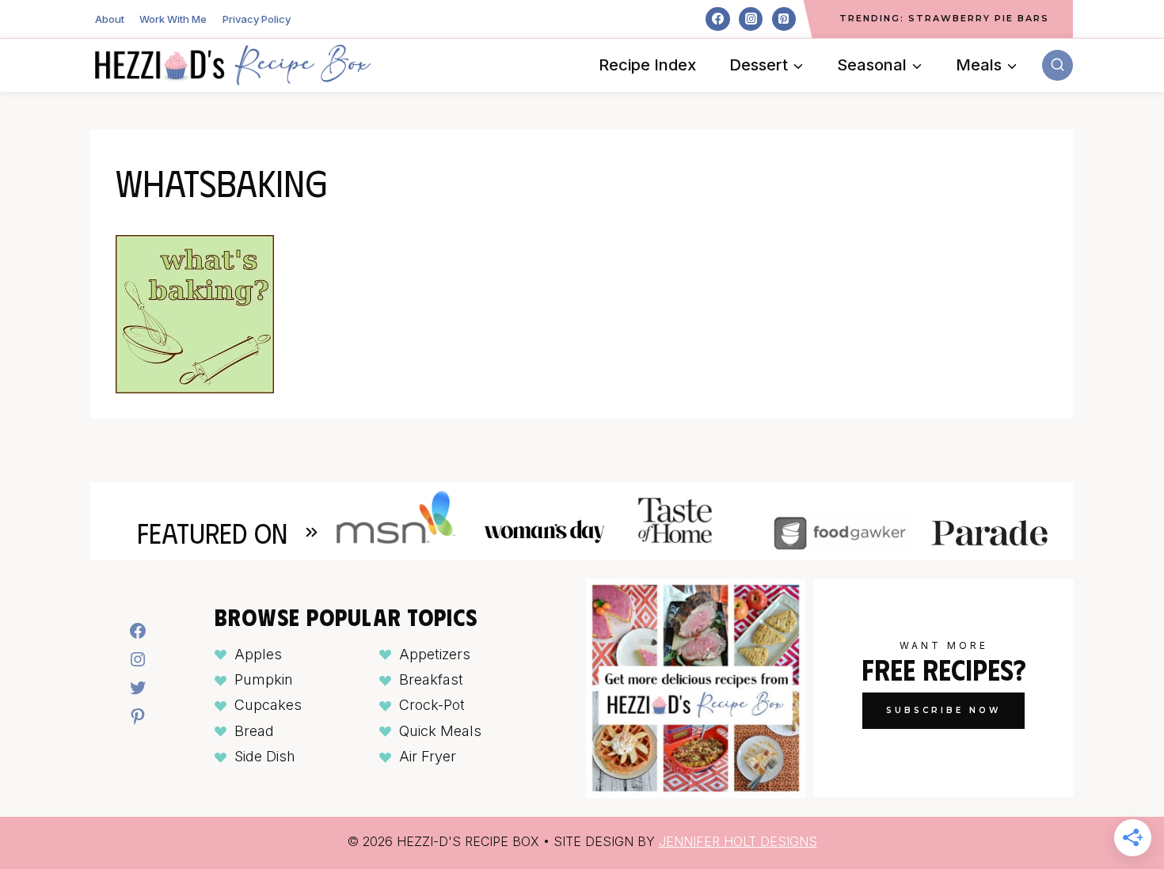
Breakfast (431, 679)
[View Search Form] (1057, 65)
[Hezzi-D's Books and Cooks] (233, 64)
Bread (254, 731)
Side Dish (264, 756)
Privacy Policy (257, 19)
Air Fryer (427, 756)
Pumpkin (263, 679)
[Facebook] (717, 19)
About (109, 19)
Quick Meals (440, 731)
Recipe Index (647, 64)
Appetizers (434, 654)
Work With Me (173, 19)
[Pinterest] (784, 19)
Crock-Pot (432, 704)
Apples (258, 654)
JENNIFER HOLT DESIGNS (738, 841)
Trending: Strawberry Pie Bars (944, 18)
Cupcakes (268, 704)
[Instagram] (751, 19)
